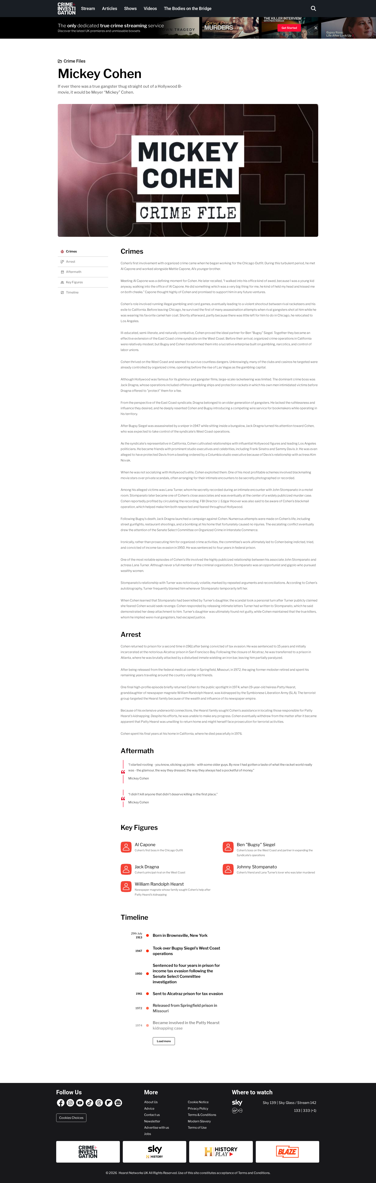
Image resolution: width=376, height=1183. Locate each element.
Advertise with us (156, 1127)
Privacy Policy (198, 1108)
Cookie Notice (198, 1102)
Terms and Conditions (254, 1173)
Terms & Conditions (202, 1115)
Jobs (147, 1134)
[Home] (66, 8)
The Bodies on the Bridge (188, 8)
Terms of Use (197, 1127)
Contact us (152, 1115)
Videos (150, 8)
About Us (151, 1102)
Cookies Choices (71, 1118)
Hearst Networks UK (134, 1173)
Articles (109, 8)
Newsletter (152, 1121)
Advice (149, 1108)
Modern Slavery (199, 1121)
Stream (88, 8)
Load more (164, 1041)
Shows (130, 8)
